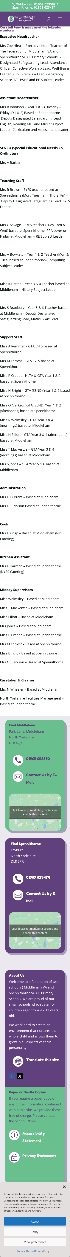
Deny (35, 1232)
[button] (64, 1187)
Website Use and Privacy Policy (33, 1251)
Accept (35, 1221)
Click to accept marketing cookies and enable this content (35, 812)
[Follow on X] (20, 1076)
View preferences (35, 1242)
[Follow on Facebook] (12, 1076)
